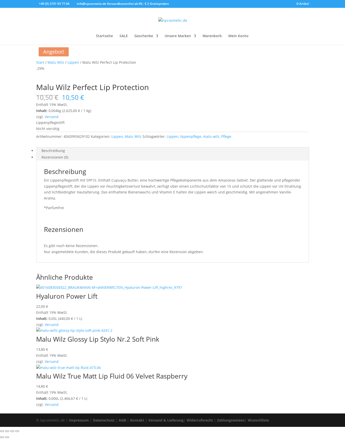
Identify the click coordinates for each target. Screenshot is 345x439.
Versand (52, 116)
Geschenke (143, 36)
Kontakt (137, 420)
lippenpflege (190, 136)
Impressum (79, 420)
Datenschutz (104, 420)
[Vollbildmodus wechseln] (7, 431)
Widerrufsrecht (200, 420)
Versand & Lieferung (166, 420)
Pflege (226, 136)
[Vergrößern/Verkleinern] (2, 431)
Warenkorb (212, 36)
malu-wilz (211, 136)
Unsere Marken (178, 36)
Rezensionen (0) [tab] (54, 157)
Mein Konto (238, 36)
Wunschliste (258, 420)
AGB (122, 420)
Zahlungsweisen (231, 420)
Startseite (104, 36)
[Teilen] (12, 431)
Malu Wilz (55, 62)
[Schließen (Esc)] (17, 431)
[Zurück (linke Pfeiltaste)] (2, 437)
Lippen (73, 62)
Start (40, 62)
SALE (123, 36)
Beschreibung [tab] (53, 150)
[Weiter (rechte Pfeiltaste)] (7, 437)
